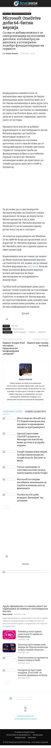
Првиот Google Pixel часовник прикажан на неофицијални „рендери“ (14, 348)
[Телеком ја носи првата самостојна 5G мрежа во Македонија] (9, 634)
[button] (47, 3)
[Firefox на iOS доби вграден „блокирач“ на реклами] (9, 497)
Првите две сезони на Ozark (37, 344)
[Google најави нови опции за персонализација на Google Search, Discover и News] (9, 454)
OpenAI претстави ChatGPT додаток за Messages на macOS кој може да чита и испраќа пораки (30, 439)
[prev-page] (4, 507)
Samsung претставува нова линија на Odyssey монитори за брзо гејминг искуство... (33, 647)
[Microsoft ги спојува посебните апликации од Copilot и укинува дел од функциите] (9, 482)
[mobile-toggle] (4, 3)
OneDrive (32, 332)
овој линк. (33, 266)
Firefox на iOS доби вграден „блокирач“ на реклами (30, 497)
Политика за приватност (18, 735)
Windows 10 (42, 332)
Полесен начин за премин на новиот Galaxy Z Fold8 (33, 658)
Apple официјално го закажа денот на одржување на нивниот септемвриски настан (25, 609)
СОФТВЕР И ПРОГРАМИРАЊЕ (21, 13)
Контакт (32, 738)
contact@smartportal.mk (25, 719)
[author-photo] (25, 376)
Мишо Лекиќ (12, 53)
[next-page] (8, 507)
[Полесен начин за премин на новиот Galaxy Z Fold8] (9, 660)
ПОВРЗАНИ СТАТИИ (12, 411)
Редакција (38, 735)
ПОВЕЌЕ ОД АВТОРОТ (35, 411)
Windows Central (18, 329)
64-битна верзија (20, 332)
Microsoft (15, 326)
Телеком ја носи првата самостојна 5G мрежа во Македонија (30, 634)
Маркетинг (20, 738)
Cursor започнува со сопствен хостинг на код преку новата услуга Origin (32, 470)
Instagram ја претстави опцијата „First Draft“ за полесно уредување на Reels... (33, 672)
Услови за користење (24, 732)
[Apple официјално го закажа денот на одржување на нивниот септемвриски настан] (25, 586)
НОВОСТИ (6, 13)
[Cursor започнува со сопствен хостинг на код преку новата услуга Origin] (9, 470)
